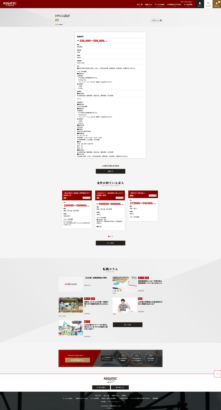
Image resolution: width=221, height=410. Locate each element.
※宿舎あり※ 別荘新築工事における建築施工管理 (110, 194)
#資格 (114, 293)
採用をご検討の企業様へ (186, 2)
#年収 (60, 316)
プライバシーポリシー (114, 401)
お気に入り (85, 198)
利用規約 (103, 401)
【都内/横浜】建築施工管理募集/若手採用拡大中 (77, 194)
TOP (56, 24)
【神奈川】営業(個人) (137, 193)
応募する (110, 171)
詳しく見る (127, 325)
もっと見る (110, 243)
